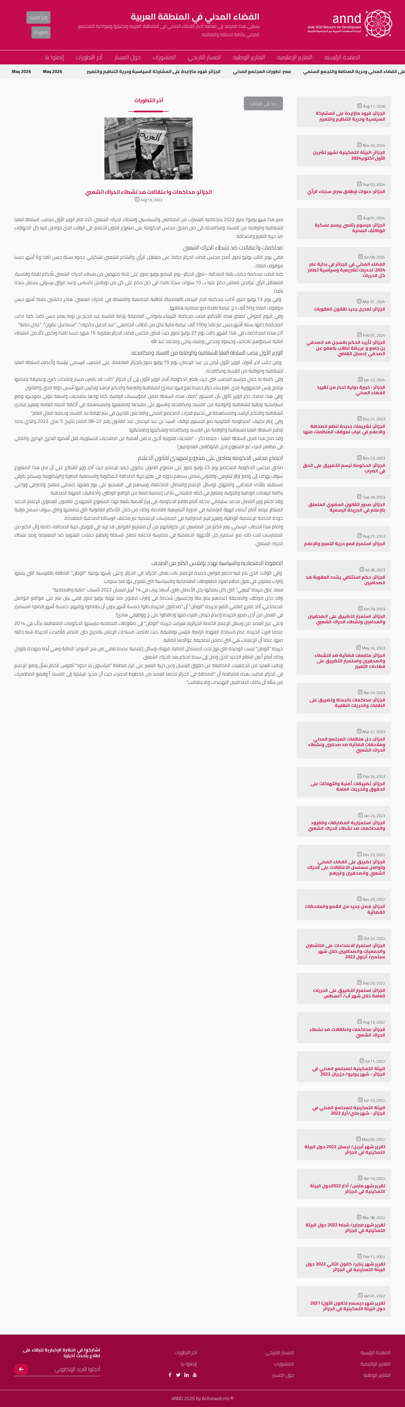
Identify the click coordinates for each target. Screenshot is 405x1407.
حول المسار (128, 57)
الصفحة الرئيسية (342, 57)
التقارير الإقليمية (294, 57)
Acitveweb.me (215, 1398)
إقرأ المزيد (38, 17)
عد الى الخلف (263, 103)
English (41, 32)
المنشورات (164, 57)
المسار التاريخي (204, 57)
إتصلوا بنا (54, 57)
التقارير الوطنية (249, 57)
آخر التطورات (89, 57)
